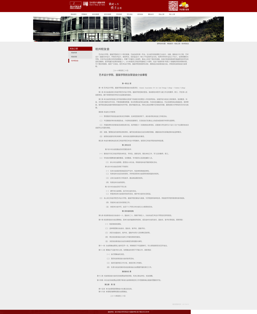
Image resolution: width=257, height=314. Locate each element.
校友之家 (161, 14)
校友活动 (74, 56)
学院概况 (84, 14)
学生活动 (129, 14)
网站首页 (73, 14)
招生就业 (140, 14)
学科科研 (119, 14)
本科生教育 (95, 14)
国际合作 (151, 14)
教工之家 (172, 14)
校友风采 (74, 52)
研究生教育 (107, 14)
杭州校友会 (185, 43)
